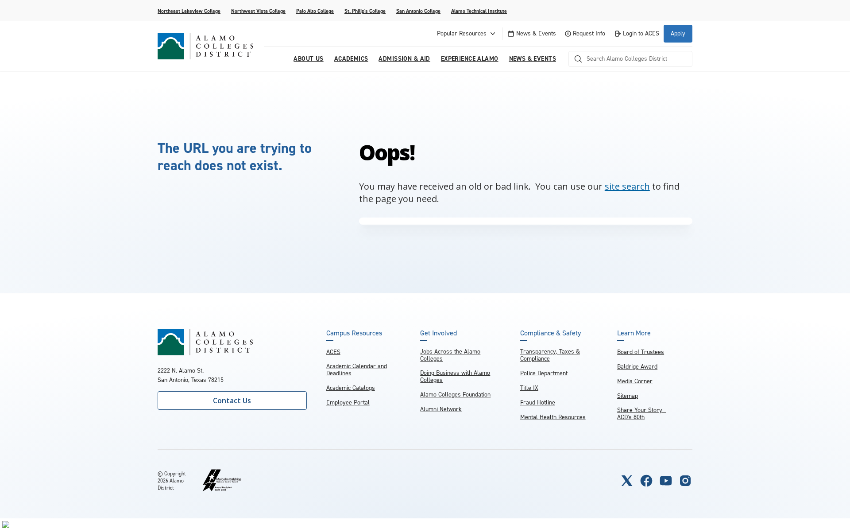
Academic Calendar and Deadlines (356, 369)
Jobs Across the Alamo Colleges (450, 355)
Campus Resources (354, 333)
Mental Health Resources (553, 417)
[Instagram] (685, 481)
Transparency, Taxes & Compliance (550, 355)
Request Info (589, 33)
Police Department (544, 373)
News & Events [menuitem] (532, 58)
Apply (678, 33)
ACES (333, 352)
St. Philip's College (365, 11)
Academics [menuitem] (351, 58)
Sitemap (627, 396)
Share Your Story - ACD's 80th (641, 413)
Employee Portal (348, 402)
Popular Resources (462, 33)
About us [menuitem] (308, 58)
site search (627, 186)
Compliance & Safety (550, 333)
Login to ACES (641, 33)
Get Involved (438, 333)
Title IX (529, 388)
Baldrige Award (637, 366)
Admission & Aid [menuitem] (404, 58)
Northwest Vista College (258, 11)
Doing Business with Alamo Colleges (455, 376)
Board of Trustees (640, 352)
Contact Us (232, 400)
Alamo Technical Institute (479, 11)
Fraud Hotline (537, 402)
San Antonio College (418, 11)
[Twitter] (627, 481)
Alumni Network (441, 409)
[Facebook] (646, 481)
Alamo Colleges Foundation (455, 394)
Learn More (634, 333)
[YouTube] (666, 481)
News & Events (536, 33)
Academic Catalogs (350, 388)
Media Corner (635, 381)
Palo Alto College (315, 11)
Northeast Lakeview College (189, 11)
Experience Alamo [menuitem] (469, 58)
